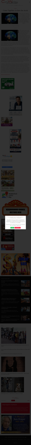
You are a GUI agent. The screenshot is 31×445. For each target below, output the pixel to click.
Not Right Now (18, 227)
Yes (12, 227)
